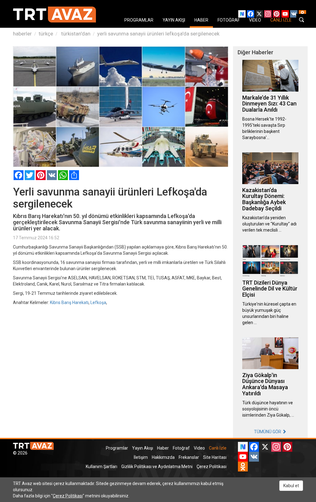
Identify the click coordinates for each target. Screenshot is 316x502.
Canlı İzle (218, 448)
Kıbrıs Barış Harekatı (69, 302)
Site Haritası (215, 457)
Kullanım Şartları (101, 466)
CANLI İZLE (281, 20)
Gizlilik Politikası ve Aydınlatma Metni (157, 466)
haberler (22, 34)
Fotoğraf (181, 448)
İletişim (141, 457)
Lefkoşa (98, 302)
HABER (201, 20)
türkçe (46, 34)
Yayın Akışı (142, 448)
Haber (163, 448)
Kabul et (291, 485)
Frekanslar (189, 457)
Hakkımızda (163, 457)
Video (199, 448)
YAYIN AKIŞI (174, 20)
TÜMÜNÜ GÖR (268, 431)
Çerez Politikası (212, 466)
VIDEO (255, 20)
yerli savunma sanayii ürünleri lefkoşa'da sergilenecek (158, 34)
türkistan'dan (75, 34)
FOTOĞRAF (229, 20)
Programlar (117, 448)
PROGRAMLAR (138, 20)
